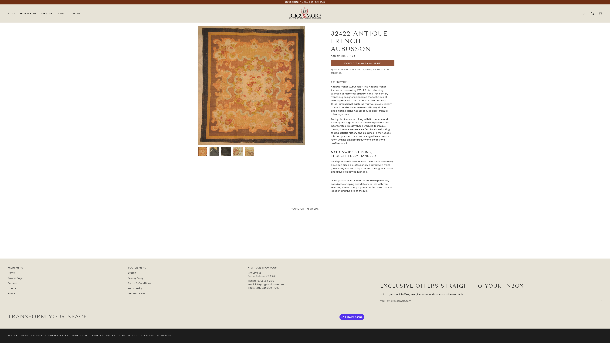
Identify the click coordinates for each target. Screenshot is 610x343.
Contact (13, 288)
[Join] (599, 300)
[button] (46, 13)
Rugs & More (19, 335)
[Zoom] (204, 139)
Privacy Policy (135, 278)
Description (339, 82)
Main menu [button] (15, 268)
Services (12, 283)
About (11, 293)
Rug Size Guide (136, 293)
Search (132, 272)
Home (11, 272)
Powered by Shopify (157, 335)
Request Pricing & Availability (363, 63)
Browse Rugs (15, 278)
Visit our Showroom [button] (262, 268)
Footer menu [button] (137, 268)
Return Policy (135, 288)
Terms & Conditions (139, 283)
